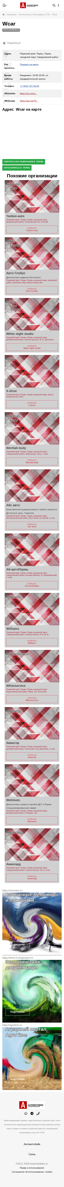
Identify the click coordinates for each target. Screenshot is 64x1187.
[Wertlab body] (32, 428)
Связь (32, 1154)
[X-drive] (32, 371)
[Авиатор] (32, 723)
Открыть (32, 229)
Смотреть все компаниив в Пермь (24, 162)
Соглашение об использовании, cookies (32, 1172)
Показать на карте (29, 64)
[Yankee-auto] (32, 196)
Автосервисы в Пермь (17, 168)
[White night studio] (32, 314)
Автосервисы (11, 30)
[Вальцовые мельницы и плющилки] (32, 924)
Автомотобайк (32, 1144)
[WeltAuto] (32, 780)
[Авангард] (32, 844)
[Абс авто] (32, 485)
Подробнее (17, 944)
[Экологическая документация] (32, 991)
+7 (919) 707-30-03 (29, 86)
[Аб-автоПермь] (32, 549)
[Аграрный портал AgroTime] (32, 1058)
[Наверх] (55, 1178)
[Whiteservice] (32, 666)
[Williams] (32, 609)
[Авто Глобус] (32, 253)
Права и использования (32, 1168)
